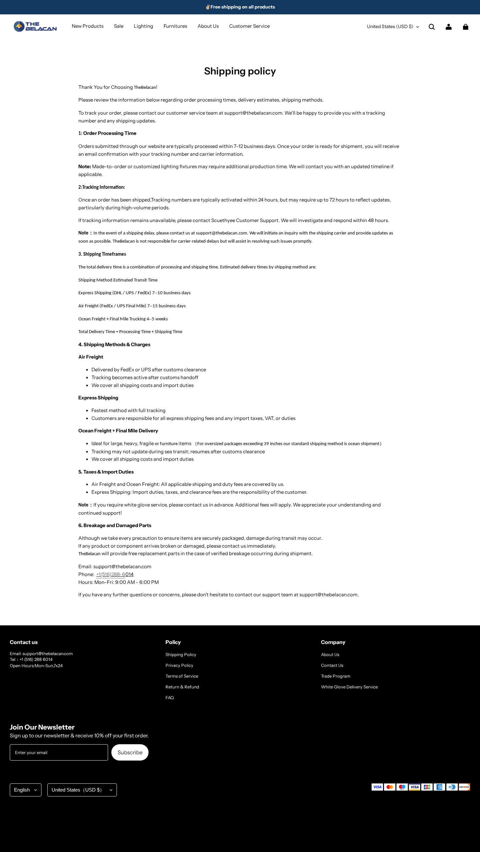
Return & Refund (182, 686)
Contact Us (332, 665)
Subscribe (130, 752)
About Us (330, 654)
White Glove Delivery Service (349, 686)
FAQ (170, 697)
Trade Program (335, 676)
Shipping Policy (181, 654)
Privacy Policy (179, 665)
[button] (431, 26)
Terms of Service (182, 676)
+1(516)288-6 (110, 574)
